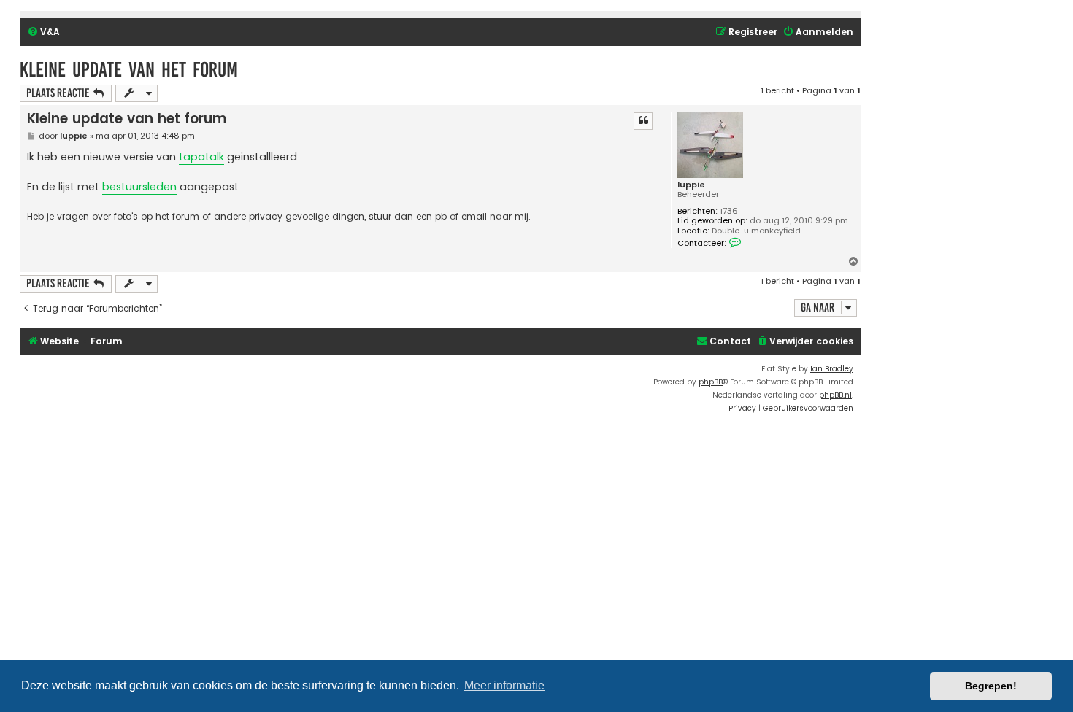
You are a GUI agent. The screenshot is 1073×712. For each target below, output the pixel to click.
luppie (691, 185)
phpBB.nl (835, 395)
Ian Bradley (831, 368)
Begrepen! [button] (991, 686)
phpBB (711, 381)
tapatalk (201, 157)
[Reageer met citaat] (643, 121)
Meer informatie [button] (504, 685)
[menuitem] (43, 32)
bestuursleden (139, 186)
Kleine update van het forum (129, 69)
